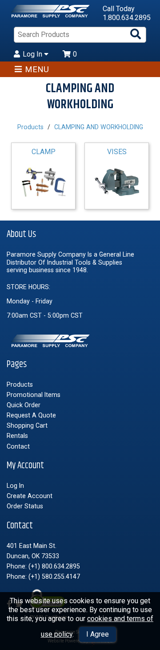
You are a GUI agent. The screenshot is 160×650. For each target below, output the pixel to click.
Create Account (29, 495)
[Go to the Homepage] (51, 13)
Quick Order (23, 405)
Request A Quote (31, 415)
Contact (18, 446)
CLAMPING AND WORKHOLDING (98, 127)
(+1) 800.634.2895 (54, 566)
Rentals (17, 435)
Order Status (25, 506)
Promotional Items (33, 394)
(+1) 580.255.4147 (54, 576)
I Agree (97, 634)
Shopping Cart (27, 425)
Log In (33, 54)
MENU (37, 69)
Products (30, 127)
